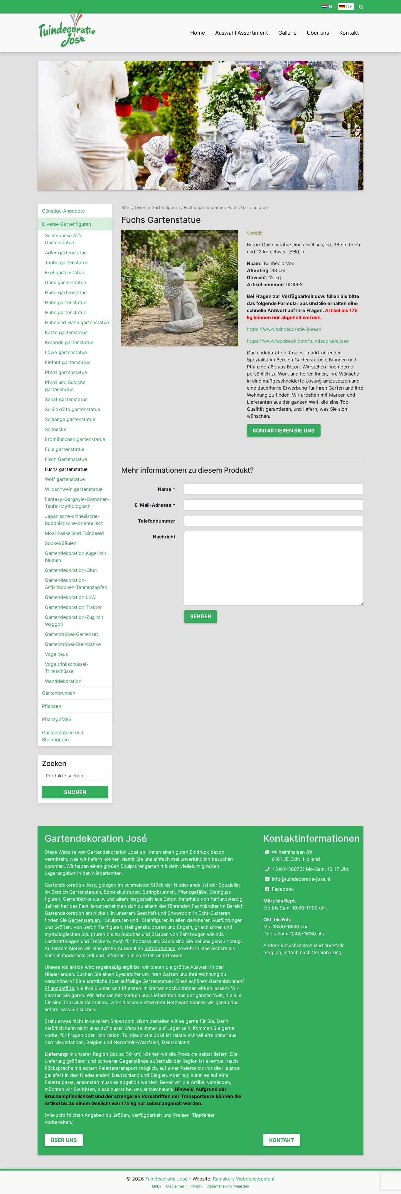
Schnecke (55, 429)
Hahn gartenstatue (65, 302)
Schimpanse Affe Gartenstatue (63, 239)
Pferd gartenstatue (66, 372)
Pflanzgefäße (56, 719)
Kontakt (349, 33)
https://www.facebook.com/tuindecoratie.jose (298, 341)
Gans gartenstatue (65, 282)
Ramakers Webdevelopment (244, 1179)
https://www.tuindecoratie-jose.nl (284, 329)
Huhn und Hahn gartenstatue (77, 322)
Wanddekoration (63, 681)
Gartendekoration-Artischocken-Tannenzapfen (76, 583)
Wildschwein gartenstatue (73, 489)
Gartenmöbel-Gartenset (71, 634)
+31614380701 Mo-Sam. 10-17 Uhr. (310, 869)
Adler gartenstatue (66, 252)
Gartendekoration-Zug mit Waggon (74, 620)
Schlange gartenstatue (70, 419)
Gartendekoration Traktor (73, 607)
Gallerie (287, 33)
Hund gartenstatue (66, 292)
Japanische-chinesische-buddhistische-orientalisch (74, 519)
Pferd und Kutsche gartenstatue (65, 385)
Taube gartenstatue (66, 262)
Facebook (283, 889)
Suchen (75, 792)
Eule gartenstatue (64, 449)
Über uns (318, 33)
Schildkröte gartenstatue (72, 409)
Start (126, 207)
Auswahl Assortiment (241, 33)
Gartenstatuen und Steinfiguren (62, 736)
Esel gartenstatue (64, 272)
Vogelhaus (56, 654)
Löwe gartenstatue (66, 352)
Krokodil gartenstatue (69, 342)
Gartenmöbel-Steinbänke (73, 644)
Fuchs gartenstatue (66, 469)
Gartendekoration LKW (70, 597)
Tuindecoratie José (166, 1179)
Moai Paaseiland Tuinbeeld (74, 533)
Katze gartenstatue (66, 332)
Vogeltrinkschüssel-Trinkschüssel (66, 667)
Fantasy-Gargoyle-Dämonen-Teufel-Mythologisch (77, 502)
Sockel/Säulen (60, 543)
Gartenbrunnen (58, 693)
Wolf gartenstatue (65, 479)
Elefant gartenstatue (67, 362)
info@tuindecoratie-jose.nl (301, 879)
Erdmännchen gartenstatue (75, 439)
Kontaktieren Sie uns (284, 430)
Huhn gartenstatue (65, 312)
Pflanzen (51, 706)
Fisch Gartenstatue (66, 459)
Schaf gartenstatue (66, 399)
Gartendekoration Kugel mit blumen (75, 556)
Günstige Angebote (63, 211)
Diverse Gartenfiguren (66, 224)
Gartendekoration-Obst (71, 570)
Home (197, 33)
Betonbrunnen (159, 948)
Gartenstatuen (84, 920)
